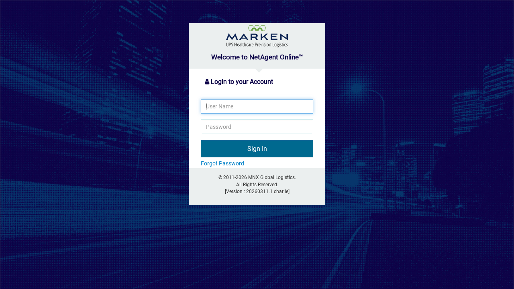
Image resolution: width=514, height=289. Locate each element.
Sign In (257, 149)
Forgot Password (222, 163)
